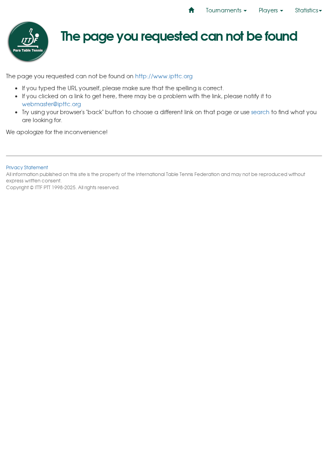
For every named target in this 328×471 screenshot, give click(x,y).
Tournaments (224, 10)
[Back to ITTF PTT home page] (27, 42)
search (260, 112)
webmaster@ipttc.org (51, 104)
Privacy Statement (27, 167)
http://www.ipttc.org (163, 76)
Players (269, 10)
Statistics (306, 10)
